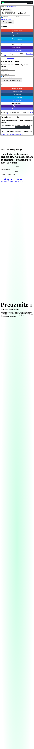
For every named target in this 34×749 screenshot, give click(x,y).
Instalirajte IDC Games (12, 179)
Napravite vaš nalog (11, 80)
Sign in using (18, 30)
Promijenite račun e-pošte (16, 134)
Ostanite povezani (6, 18)
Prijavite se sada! (10, 58)
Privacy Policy (6, 55)
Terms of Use (29, 54)
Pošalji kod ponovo (5, 134)
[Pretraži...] (5, 7)
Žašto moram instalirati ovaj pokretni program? (12, 181)
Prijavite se (7, 22)
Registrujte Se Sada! (12, 6)
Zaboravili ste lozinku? (6, 19)
